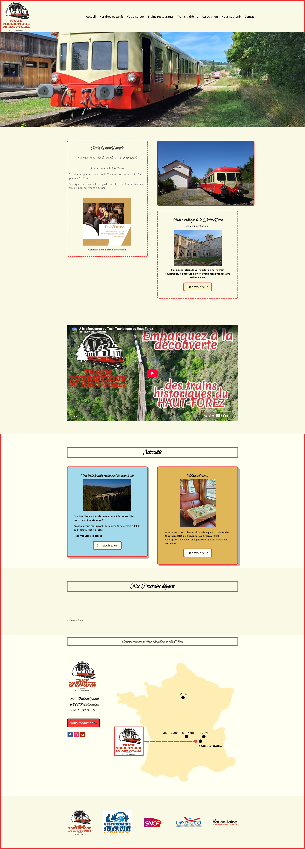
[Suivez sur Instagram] (76, 734)
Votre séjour (135, 16)
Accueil (91, 16)
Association (210, 16)
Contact (250, 16)
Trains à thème (187, 16)
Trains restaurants (160, 16)
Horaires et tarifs (111, 16)
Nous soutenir (231, 16)
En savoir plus (197, 287)
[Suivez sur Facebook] (70, 734)
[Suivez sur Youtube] (82, 734)
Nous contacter (81, 723)
